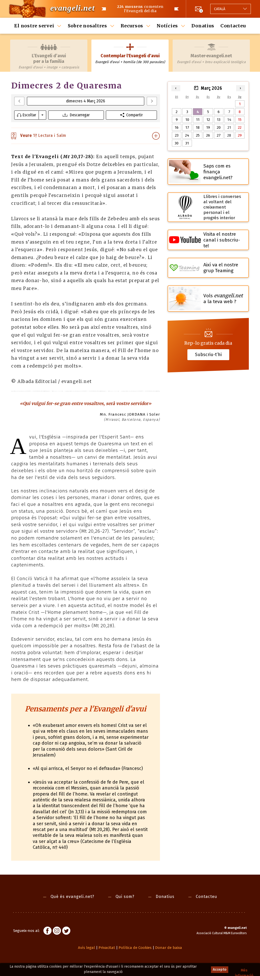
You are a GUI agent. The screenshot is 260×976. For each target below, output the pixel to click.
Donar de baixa (168, 947)
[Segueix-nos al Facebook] (47, 931)
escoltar (29, 115)
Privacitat (107, 947)
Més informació (244, 970)
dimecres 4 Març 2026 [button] (85, 101)
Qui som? (125, 896)
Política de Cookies (135, 947)
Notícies (167, 26)
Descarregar (80, 115)
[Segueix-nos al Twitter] (66, 931)
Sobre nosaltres (87, 26)
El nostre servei (34, 26)
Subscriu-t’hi (208, 354)
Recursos (132, 26)
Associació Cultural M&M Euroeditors (222, 933)
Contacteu (233, 26)
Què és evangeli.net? (72, 896)
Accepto (219, 969)
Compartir (134, 115)
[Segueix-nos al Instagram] (57, 931)
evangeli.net (72, 7)
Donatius (202, 26)
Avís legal (86, 947)
